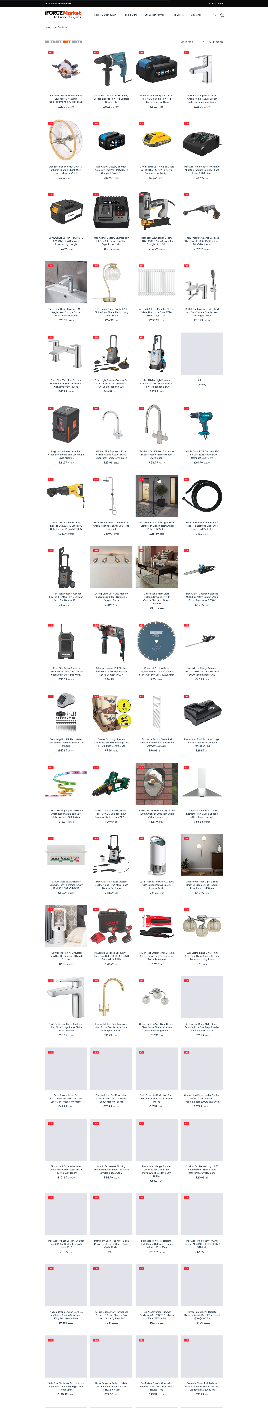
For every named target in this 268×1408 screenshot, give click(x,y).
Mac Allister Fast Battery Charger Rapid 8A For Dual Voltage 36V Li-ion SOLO (66, 1244)
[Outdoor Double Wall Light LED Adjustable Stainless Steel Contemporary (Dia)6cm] (202, 1140)
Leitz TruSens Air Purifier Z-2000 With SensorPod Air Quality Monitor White (156, 885)
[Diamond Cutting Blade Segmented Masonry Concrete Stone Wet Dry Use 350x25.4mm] (157, 641)
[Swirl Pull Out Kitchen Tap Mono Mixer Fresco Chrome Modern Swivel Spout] (157, 425)
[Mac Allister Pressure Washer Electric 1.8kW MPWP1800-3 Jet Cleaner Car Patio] (111, 855)
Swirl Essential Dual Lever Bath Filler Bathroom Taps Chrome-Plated (156, 1098)
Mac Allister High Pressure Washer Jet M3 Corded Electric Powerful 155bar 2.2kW (156, 383)
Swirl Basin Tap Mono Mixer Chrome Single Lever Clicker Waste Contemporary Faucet (202, 98)
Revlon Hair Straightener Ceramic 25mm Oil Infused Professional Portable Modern (156, 956)
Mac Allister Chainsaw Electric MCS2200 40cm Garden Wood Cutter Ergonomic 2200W (202, 597)
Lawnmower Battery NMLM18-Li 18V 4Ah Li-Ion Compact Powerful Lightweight (66, 241)
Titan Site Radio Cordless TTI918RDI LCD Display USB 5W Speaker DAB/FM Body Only (66, 671)
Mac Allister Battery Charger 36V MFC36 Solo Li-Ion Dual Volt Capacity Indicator (111, 241)
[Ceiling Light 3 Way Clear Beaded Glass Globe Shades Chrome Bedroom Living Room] (157, 997)
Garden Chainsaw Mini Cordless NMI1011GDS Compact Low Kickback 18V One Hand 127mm (111, 813)
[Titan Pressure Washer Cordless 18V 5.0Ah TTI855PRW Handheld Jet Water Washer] (202, 211)
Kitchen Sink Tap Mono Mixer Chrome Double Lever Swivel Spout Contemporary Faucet (111, 454)
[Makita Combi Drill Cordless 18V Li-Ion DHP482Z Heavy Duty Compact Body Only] (202, 425)
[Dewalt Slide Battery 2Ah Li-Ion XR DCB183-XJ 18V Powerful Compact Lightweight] (157, 140)
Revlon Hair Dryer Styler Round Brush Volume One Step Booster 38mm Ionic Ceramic (202, 1027)
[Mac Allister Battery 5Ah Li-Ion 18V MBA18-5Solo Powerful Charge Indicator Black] (157, 69)
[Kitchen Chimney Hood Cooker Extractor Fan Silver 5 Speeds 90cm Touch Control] (202, 784)
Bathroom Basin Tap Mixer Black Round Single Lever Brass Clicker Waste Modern (111, 1244)
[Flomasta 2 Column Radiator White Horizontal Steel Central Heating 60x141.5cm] (66, 1140)
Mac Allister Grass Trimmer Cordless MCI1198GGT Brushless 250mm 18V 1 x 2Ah (157, 1315)
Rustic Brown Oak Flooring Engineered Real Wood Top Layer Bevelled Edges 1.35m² (111, 1169)
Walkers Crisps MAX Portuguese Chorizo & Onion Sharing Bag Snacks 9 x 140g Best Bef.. (111, 1315)
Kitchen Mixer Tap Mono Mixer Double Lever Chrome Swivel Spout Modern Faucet (111, 1098)
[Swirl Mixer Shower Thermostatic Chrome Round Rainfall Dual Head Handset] (111, 496)
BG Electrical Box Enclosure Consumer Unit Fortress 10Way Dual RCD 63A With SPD (66, 885)
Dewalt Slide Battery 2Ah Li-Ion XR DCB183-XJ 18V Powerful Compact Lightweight (157, 170)
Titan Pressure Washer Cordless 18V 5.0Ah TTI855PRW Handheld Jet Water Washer (201, 241)
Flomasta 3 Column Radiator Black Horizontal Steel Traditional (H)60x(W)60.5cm (202, 1315)
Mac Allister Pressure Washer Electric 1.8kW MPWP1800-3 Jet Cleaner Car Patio (111, 885)
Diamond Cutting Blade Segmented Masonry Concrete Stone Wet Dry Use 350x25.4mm (156, 671)
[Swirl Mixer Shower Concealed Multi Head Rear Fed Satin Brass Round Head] (157, 1356)
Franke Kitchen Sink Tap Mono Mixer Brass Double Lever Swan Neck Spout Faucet (111, 1027)
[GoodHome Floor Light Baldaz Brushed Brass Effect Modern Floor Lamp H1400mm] (202, 855)
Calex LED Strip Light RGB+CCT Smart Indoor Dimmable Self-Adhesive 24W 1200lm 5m (66, 813)
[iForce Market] (63, 15)
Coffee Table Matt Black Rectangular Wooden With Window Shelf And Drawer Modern (157, 598)
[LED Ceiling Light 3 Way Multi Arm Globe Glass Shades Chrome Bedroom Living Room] (202, 926)
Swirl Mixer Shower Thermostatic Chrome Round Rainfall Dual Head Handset (111, 525)
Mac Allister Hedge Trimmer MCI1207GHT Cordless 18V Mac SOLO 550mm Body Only (202, 671)
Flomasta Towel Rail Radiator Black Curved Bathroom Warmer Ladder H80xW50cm (157, 1244)
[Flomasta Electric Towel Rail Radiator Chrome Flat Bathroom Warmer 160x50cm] (157, 713)
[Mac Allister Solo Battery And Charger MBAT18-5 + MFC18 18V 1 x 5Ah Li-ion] (202, 1214)
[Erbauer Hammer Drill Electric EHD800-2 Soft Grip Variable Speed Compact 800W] (111, 641)
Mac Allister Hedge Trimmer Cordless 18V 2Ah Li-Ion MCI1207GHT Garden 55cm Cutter (156, 1171)
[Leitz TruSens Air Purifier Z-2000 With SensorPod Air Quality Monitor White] (157, 855)
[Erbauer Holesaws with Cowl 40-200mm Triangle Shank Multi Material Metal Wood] (66, 140)
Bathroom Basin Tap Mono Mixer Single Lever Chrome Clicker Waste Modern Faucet (66, 312)
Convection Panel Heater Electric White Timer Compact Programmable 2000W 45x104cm (202, 1098)
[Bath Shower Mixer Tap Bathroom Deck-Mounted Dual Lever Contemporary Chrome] (66, 1068)
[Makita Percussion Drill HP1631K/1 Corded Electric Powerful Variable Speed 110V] (111, 69)
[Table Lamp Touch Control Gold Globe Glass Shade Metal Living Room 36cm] (111, 282)
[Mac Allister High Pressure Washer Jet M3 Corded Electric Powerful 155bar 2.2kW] (157, 354)
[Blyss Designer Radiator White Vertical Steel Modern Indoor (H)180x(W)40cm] (111, 1356)
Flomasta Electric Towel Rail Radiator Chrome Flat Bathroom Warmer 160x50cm (156, 742)
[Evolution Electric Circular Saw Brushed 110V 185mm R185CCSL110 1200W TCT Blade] (66, 69)
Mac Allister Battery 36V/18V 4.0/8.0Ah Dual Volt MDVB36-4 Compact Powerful (111, 170)
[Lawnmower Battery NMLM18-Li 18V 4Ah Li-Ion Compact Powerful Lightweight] (66, 211)
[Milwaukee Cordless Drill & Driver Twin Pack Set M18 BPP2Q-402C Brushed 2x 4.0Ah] (111, 926)
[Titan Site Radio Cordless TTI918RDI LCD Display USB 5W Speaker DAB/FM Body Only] (66, 641)
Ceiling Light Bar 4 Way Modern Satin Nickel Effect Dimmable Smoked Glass (111, 597)
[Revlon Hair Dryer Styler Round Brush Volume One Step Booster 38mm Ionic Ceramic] (202, 997)
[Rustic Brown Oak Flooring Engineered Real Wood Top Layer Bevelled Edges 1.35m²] (111, 1140)
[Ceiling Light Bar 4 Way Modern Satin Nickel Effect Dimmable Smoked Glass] (111, 567)
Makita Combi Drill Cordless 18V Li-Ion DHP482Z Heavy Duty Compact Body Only (202, 454)
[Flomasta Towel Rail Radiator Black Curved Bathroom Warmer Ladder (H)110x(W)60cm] (202, 1356)
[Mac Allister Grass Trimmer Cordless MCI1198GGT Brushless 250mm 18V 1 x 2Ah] (157, 1285)
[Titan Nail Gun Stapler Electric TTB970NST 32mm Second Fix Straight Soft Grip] (157, 211)
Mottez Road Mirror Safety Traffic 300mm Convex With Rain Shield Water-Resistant (157, 813)
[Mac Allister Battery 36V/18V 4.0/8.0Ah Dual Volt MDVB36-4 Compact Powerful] (111, 140)
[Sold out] (202, 354)
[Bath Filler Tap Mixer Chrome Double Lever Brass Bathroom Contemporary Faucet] (66, 354)
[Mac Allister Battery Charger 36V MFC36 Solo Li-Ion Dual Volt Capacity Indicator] (111, 211)
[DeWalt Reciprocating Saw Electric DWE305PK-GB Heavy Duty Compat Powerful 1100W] (66, 496)
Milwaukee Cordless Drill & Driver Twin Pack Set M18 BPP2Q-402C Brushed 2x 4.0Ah (111, 956)
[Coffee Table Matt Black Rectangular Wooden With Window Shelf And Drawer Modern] (157, 567)
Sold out (201, 380)
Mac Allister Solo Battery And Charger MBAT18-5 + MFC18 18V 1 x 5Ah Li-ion (202, 1244)
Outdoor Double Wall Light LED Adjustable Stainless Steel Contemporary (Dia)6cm (202, 1169)
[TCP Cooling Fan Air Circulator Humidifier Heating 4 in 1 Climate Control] (66, 926)
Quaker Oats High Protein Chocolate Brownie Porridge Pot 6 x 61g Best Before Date (111, 742)
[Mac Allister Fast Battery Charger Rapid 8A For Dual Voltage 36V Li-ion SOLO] (66, 1214)
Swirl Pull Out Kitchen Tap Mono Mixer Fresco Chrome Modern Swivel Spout (157, 454)
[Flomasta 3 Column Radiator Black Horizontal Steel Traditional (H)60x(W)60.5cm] (202, 1285)
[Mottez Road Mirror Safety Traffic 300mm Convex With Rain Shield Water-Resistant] (157, 784)
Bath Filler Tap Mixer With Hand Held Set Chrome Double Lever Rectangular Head (202, 312)
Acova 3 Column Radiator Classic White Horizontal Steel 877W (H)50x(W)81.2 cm (156, 312)
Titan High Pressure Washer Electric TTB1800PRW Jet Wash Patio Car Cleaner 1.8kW (66, 597)
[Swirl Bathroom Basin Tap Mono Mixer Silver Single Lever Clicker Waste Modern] (66, 997)
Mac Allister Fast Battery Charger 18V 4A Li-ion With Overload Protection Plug (202, 742)
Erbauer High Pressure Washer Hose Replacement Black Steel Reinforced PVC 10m (202, 525)
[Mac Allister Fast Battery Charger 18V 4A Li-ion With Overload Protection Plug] (202, 713)
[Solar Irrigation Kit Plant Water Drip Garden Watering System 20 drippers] (66, 713)
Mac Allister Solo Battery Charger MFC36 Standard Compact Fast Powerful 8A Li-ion (202, 170)
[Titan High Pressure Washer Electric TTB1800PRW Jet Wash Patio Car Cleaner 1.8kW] (66, 567)
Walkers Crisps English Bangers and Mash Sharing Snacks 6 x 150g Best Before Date (66, 1315)
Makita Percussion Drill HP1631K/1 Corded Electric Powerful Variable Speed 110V (111, 98)
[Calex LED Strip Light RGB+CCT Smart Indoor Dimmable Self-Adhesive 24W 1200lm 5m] (66, 784)
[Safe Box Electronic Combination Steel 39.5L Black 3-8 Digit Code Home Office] (66, 1356)
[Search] (214, 15)
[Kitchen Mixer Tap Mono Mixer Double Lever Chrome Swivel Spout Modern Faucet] (111, 1068)
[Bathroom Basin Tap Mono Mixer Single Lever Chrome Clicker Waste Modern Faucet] (66, 282)
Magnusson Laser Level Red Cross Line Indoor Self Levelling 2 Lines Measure (66, 454)
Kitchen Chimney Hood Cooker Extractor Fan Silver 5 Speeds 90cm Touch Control (202, 813)
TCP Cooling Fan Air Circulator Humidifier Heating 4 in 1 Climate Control (66, 956)
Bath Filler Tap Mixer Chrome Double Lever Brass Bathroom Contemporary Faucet (66, 383)
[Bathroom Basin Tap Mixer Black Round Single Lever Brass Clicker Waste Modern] (111, 1214)
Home (48, 27)
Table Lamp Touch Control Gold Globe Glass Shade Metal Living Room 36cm (111, 312)
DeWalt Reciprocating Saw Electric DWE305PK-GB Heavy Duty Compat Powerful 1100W (66, 525)
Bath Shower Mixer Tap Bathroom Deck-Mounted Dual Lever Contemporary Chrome (66, 1098)
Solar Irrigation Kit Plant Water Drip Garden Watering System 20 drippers (66, 742)
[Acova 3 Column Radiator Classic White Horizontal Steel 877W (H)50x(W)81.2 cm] (157, 282)
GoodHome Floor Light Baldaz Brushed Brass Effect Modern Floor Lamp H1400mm (202, 885)
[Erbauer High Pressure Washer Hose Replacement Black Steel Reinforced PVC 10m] (202, 496)
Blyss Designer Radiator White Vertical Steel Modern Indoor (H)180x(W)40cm (111, 1386)
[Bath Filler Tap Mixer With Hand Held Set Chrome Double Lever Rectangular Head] (202, 282)
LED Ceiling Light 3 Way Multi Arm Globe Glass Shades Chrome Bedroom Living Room (202, 956)
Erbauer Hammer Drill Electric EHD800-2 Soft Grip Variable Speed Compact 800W (111, 671)
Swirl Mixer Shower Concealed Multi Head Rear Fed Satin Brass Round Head (157, 1386)
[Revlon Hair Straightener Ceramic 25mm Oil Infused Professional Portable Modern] (157, 926)
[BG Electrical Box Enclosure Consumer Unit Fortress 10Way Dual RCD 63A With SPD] (66, 855)
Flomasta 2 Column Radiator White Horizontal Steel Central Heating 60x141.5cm (66, 1169)
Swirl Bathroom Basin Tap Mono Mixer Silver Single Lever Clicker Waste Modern (66, 1027)
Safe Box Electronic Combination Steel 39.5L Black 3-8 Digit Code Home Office (66, 1386)
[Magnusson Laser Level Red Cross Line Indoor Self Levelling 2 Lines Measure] (66, 425)
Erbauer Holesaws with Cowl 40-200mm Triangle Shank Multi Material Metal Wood (66, 170)
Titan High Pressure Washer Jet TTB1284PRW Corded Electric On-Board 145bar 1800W (111, 383)
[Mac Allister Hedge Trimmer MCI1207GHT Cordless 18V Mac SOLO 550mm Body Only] (202, 641)
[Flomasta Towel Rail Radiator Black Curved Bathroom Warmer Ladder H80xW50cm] (157, 1214)
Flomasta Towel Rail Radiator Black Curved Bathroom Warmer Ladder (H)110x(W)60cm (202, 1386)
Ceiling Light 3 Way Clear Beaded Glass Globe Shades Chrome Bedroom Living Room (156, 1027)
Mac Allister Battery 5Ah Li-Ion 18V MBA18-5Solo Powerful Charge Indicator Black (156, 98)
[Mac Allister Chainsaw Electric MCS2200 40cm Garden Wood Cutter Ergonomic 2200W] (202, 567)
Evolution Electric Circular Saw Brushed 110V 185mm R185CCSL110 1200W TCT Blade (66, 98)
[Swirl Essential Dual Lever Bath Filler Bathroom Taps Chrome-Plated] (157, 1068)
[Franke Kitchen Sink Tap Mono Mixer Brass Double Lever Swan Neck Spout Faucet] (111, 997)
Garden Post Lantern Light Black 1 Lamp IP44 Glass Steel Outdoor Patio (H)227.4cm (156, 525)
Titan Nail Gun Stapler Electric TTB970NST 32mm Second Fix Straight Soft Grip (156, 241)
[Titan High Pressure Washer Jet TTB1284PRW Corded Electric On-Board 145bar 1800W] (111, 354)
